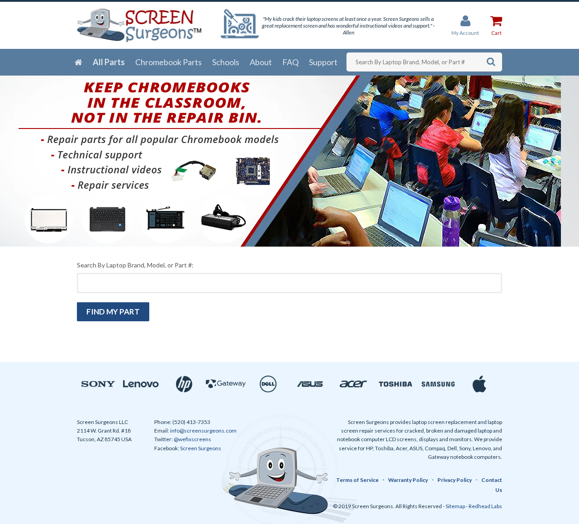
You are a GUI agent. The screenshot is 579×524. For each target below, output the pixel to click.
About (261, 62)
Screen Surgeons (200, 448)
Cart (496, 33)
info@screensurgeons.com (203, 430)
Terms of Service (357, 479)
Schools (225, 62)
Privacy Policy (454, 479)
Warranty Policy (408, 479)
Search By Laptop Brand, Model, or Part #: (135, 265)
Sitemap (455, 506)
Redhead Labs (485, 506)
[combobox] (424, 61)
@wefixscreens (192, 439)
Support (323, 62)
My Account (465, 33)
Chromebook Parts (168, 62)
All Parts (109, 62)
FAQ (290, 62)
